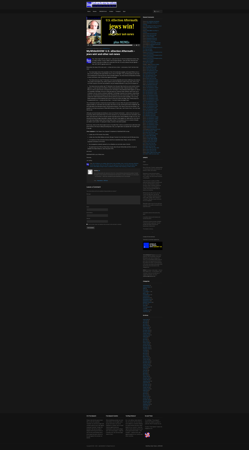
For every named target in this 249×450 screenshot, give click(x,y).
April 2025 (145, 339)
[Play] (88, 45)
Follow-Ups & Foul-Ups (152, 33)
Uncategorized (146, 310)
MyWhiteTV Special (147, 302)
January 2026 (146, 328)
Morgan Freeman (104, 166)
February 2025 (146, 342)
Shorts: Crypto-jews (151, 41)
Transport (118, 11)
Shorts (144, 305)
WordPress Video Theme (151, 446)
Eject (124, 11)
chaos (122, 163)
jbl (91, 48)
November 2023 (146, 362)
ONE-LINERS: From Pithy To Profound (153, 25)
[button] (113, 31)
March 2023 (145, 375)
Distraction (136, 163)
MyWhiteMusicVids (147, 299)
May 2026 (145, 322)
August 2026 (145, 319)
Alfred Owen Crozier (111, 163)
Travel (144, 308)
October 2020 (146, 402)
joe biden (127, 165)
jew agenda (114, 165)
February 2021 (146, 396)
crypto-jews (130, 163)
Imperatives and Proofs (152, 38)
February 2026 (146, 327)
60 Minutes (97, 163)
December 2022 (146, 378)
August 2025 (145, 336)
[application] (113, 31)
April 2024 (145, 354)
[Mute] (136, 45)
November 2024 (146, 347)
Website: (88, 218)
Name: (88, 206)
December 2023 (146, 361)
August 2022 (145, 382)
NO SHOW (145, 303)
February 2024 (146, 358)
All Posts (106, 180)
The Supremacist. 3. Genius (152, 87)
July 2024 (145, 350)
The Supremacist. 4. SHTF (152, 123)
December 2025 (146, 330)
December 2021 (146, 384)
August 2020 (145, 405)
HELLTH (144, 290)
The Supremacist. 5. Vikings (152, 116)
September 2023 (146, 365)
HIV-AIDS (107, 165)
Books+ (95, 11)
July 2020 (145, 407)
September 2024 (146, 348)
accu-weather (103, 163)
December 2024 (146, 345)
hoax (110, 165)
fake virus (102, 165)
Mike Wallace (97, 166)
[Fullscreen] (138, 45)
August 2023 (145, 367)
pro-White (129, 166)
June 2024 (145, 351)
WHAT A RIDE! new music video (152, 147)
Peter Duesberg (122, 166)
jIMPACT (145, 293)
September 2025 (146, 334)
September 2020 (146, 404)
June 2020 (145, 408)
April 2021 (145, 393)
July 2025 (145, 338)
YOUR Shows (146, 311)
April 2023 (145, 373)
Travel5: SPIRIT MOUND (155, 42)
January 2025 (146, 344)
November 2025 (146, 331)
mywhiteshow (111, 166)
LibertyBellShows (146, 294)
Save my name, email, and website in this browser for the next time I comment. (104, 224)
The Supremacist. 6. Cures (151, 66)
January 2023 (146, 376)
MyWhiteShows (106, 48)
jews (123, 165)
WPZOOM (160, 446)
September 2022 (146, 381)
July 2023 (145, 368)
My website (100, 180)
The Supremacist (146, 307)
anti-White (118, 163)
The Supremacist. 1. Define (151, 130)
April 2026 (145, 324)
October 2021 (146, 387)
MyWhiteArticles (146, 297)
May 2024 (145, 353)
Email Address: (90, 212)
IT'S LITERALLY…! (146, 291)
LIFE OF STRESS (150, 36)
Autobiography (146, 285)
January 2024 (146, 359)
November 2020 (146, 401)
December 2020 (146, 399)
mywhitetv (116, 166)
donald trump (93, 165)
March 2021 (145, 395)
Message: (89, 194)
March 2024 (145, 356)
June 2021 (145, 391)
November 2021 (146, 385)
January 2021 (146, 398)
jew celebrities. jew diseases (153, 21)
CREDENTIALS (103, 11)
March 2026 (145, 325)
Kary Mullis (132, 165)
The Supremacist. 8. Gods (151, 90)
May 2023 (145, 371)
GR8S (144, 288)
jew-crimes (119, 165)
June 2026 (145, 321)
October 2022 (146, 379)
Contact (111, 11)
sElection (133, 166)
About (88, 11)
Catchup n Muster (147, 287)
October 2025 (146, 333)
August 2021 (145, 390)
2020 (93, 163)
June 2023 (145, 370)
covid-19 (126, 163)
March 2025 (145, 341)
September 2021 (146, 388)
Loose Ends (145, 296)
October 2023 (146, 364)
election (97, 165)
